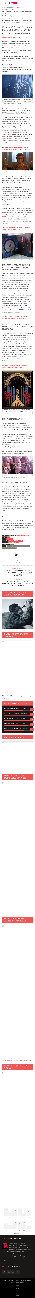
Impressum (17, 1292)
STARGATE (8, 67)
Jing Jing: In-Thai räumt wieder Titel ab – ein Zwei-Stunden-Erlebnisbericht (17, 728)
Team (17, 1288)
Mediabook (6, 547)
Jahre (6, 41)
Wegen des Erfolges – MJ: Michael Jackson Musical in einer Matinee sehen (17, 713)
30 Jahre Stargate (13, 542)
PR (8, 537)
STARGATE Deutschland (15, 540)
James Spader (16, 546)
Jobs (17, 1295)
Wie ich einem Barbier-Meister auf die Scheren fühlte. (16, 1060)
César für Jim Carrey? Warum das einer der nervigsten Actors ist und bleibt (17, 723)
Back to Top (16, 1233)
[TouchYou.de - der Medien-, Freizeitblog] (10, 3)
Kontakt (17, 1285)
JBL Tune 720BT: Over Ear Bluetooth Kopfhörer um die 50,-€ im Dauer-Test (17, 708)
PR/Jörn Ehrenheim (22, 535)
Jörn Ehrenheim (8, 37)
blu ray (9, 546)
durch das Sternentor (14, 46)
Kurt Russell (25, 546)
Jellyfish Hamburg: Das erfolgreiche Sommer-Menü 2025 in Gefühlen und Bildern (17, 718)
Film (12, 544)
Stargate (7, 176)
